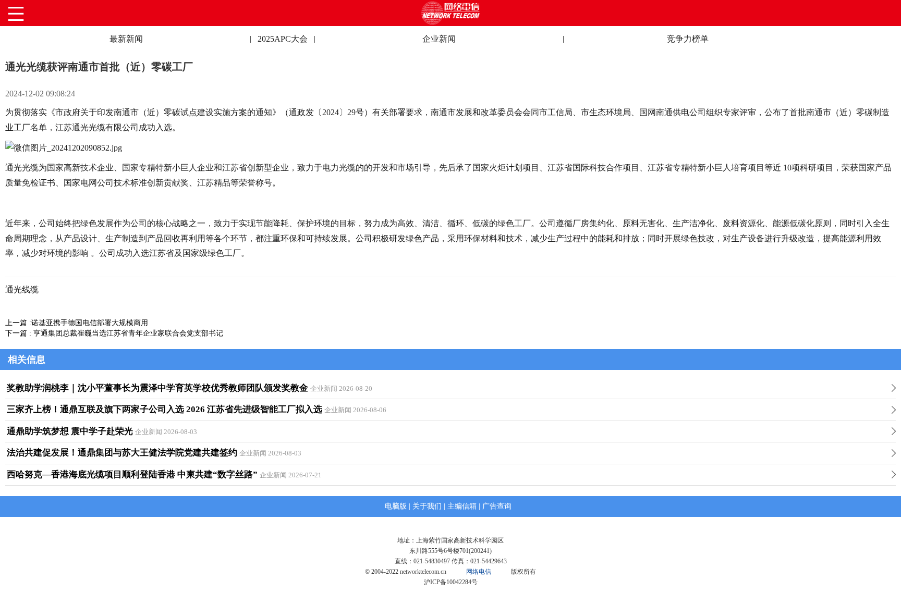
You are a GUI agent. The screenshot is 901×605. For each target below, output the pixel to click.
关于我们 (427, 506)
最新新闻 (126, 38)
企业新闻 (439, 38)
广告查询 (497, 506)
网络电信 (478, 571)
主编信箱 (462, 506)
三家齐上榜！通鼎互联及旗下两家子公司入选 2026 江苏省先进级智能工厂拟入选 (164, 409)
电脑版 (396, 506)
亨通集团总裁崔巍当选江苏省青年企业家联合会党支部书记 (128, 333)
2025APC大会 (283, 38)
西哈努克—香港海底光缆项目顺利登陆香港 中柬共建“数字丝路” (132, 474)
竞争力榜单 (688, 38)
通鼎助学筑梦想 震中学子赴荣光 (70, 431)
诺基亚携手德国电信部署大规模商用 (89, 323)
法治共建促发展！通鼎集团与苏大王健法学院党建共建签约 (122, 453)
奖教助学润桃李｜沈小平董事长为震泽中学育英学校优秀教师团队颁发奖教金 (157, 388)
